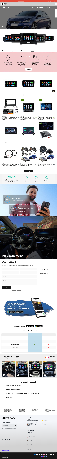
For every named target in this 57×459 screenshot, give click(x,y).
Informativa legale (27, 456)
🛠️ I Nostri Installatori (29, 432)
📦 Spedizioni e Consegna (30, 433)
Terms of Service (29, 448)
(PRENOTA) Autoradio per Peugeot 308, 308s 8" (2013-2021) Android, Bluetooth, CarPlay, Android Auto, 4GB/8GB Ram (8, 95)
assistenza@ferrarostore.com (44, 273)
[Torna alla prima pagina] (2, 26)
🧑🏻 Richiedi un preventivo (30, 440)
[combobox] (4, 1)
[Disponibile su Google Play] (39, 326)
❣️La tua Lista (28, 437)
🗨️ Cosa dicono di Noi (45, 423)
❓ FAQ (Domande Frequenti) (31, 436)
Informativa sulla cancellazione (5, 457)
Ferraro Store (4, 116)
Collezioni (5, 26)
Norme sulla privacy (14, 290)
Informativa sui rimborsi (4, 456)
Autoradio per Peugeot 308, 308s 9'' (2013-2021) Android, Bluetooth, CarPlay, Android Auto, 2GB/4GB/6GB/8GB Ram (27, 95)
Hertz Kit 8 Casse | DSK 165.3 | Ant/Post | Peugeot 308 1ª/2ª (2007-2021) (26, 165)
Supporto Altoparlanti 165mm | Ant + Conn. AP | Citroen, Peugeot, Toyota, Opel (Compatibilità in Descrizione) (9, 165)
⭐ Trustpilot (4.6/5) (44, 425)
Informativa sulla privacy (9, 456)
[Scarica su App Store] (30, 326)
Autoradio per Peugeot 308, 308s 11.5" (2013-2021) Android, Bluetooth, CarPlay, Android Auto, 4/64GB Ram (45, 118)
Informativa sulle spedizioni (20, 456)
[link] (33, 422)
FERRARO (39, 116)
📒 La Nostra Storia (44, 420)
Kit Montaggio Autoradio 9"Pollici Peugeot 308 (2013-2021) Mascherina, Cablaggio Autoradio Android (9, 118)
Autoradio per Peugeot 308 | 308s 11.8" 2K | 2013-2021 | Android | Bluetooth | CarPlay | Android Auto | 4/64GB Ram (27, 142)
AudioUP (3, 163)
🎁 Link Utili (43, 421)
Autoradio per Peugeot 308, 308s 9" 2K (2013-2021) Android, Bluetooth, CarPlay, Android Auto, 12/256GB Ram (44, 95)
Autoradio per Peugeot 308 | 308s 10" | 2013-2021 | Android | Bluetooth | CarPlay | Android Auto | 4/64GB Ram (27, 118)
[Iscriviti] (15, 425)
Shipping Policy (29, 449)
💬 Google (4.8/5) (44, 424)
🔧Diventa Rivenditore (45, 419)
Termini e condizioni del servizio (14, 456)
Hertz (20, 163)
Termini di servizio (19, 290)
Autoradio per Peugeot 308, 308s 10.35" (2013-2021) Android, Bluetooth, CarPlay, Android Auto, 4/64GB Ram (9, 142)
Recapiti (24, 456)
